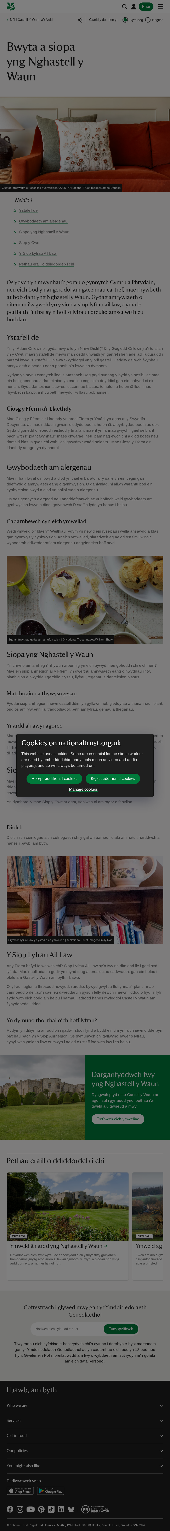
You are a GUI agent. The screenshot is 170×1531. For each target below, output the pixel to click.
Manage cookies (83, 789)
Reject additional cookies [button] (113, 779)
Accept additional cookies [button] (54, 779)
